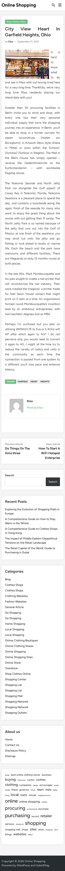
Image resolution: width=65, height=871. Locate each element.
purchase (43, 808)
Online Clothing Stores (19, 646)
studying (49, 830)
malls (23, 795)
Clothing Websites (16, 596)
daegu (35, 785)
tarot (56, 830)
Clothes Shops (14, 585)
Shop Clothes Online (16, 21)
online (11, 801)
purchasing (17, 815)
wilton (30, 834)
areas (7, 775)
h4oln (33, 790)
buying (10, 779)
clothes (41, 779)
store (41, 829)
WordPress (23, 865)
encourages (46, 785)
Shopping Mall (14, 696)
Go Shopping (13, 612)
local (15, 794)
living (7, 795)
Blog (8, 579)
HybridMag (42, 865)
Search (9, 475)
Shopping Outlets (16, 712)
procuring (15, 808)
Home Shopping (15, 623)
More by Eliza (35, 407)
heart (34, 381)
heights (44, 381)
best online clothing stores (25, 774)
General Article (14, 607)
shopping (35, 823)
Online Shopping (19, 5)
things (8, 834)
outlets (44, 802)
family (7, 790)
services (9, 823)
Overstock (11, 668)
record (35, 816)
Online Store (13, 662)
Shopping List (13, 685)
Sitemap (10, 756)
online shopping (29, 801)
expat (56, 785)
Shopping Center (15, 679)
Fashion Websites (16, 601)
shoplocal (19, 824)
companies (25, 785)
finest (14, 789)
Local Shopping (14, 629)
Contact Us (12, 745)
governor (24, 789)
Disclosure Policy (15, 750)
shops (25, 829)
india (48, 789)
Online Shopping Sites (19, 657)
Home (9, 739)
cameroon (21, 780)
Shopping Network (16, 701)
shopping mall (12, 829)
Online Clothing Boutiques (21, 640)
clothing (11, 785)
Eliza (10, 41)
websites (19, 834)
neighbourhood (44, 795)
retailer (46, 816)
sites (33, 829)
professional (32, 809)
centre (30, 779)
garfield (23, 381)
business (46, 774)
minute (32, 795)
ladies (55, 790)
